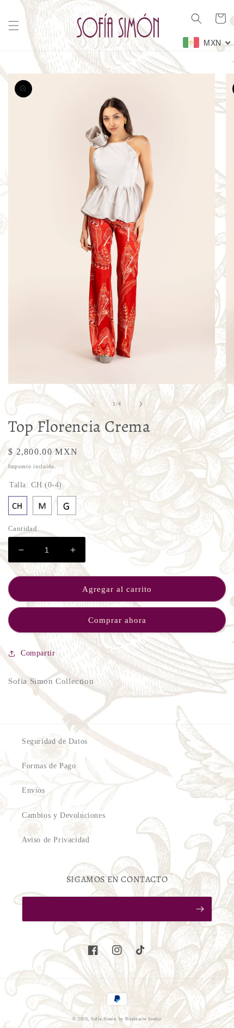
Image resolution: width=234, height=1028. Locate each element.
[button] (14, 26)
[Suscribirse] (200, 909)
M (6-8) (42, 505)
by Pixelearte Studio (140, 1019)
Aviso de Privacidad (55, 840)
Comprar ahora (117, 620)
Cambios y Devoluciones (63, 815)
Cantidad (22, 528)
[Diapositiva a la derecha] (141, 404)
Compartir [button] (38, 653)
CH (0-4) (17, 505)
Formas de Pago (49, 766)
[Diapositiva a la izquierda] (93, 404)
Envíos (33, 790)
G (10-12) (66, 505)
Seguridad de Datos (55, 741)
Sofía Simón (103, 1019)
